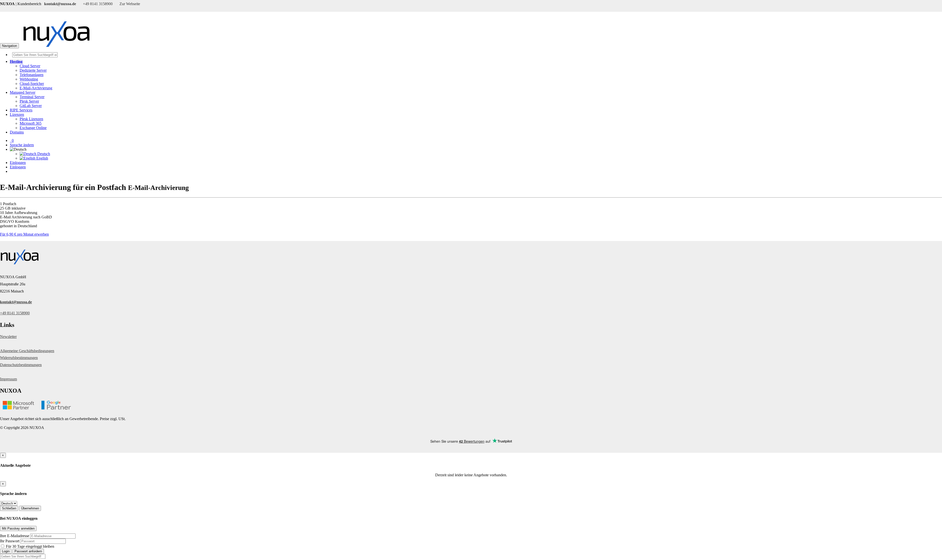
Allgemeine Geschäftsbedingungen (27, 351)
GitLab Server (31, 106)
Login (6, 551)
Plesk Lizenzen (31, 119)
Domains (17, 132)
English (41, 158)
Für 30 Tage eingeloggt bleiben (29, 546)
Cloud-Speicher (32, 83)
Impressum (8, 379)
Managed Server (22, 92)
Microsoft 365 (30, 123)
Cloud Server (30, 66)
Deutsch (43, 154)
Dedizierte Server (33, 70)
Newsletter (8, 336)
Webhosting (29, 79)
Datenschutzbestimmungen (21, 365)
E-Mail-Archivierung (36, 88)
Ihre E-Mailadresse (14, 536)
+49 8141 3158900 (15, 313)
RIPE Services (21, 110)
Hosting (16, 61)
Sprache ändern (22, 145)
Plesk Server (29, 101)
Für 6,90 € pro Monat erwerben (24, 234)
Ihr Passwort (9, 541)
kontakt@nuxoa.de (16, 302)
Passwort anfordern (28, 551)
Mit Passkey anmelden (18, 528)
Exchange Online (33, 128)
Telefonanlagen (31, 75)
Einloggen (18, 162)
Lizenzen (17, 114)
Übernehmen (30, 508)
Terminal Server (32, 97)
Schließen (9, 508)
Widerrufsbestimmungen (19, 358)
